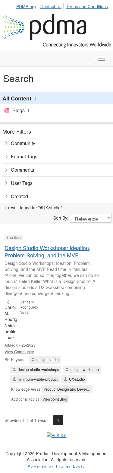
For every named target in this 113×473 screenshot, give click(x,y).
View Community (19, 351)
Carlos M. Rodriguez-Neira (29, 307)
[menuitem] (28, 5)
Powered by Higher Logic (56, 466)
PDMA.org (26, 6)
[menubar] (63, 5)
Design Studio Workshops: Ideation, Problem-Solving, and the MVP (47, 251)
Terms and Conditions (87, 6)
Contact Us (50, 6)
